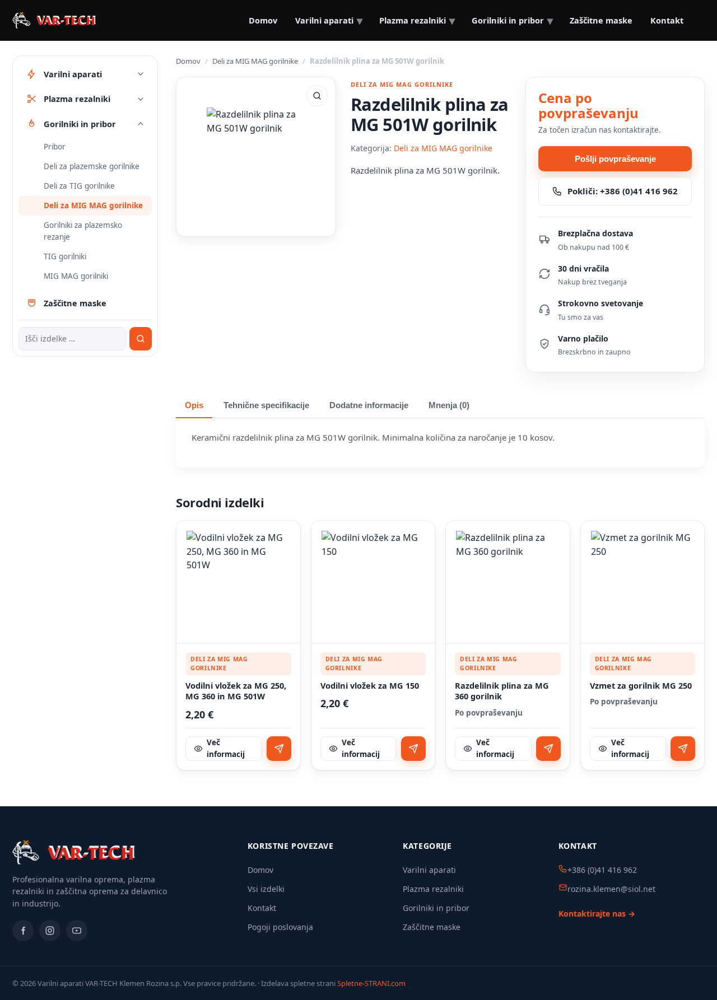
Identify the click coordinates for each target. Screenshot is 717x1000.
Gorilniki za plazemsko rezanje (83, 231)
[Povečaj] (317, 95)
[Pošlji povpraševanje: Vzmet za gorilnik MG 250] (683, 748)
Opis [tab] (194, 405)
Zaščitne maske (431, 927)
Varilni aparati (429, 870)
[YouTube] (76, 930)
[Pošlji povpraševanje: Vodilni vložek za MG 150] (413, 748)
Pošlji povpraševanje (615, 158)
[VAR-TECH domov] (54, 20)
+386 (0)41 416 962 (602, 870)
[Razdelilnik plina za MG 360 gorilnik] (508, 582)
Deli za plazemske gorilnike (91, 166)
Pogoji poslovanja (280, 927)
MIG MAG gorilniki (76, 276)
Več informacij (226, 748)
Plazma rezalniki (433, 889)
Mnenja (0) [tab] (449, 405)
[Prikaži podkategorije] (140, 74)
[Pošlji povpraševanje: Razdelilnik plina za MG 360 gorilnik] (548, 748)
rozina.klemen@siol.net (611, 889)
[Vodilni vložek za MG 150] (373, 582)
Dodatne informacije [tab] (368, 405)
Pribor (55, 147)
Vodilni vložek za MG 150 (369, 685)
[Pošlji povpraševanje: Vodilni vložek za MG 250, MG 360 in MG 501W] (279, 748)
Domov (263, 20)
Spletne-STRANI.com (371, 983)
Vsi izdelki (266, 889)
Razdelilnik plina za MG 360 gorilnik (502, 691)
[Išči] (140, 339)
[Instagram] (49, 930)
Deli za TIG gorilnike (79, 186)
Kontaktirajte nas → (596, 913)
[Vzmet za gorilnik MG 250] (643, 582)
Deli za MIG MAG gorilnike (93, 205)
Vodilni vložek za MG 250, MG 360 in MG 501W (235, 691)
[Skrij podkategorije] (140, 123)
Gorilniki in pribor (436, 908)
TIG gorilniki (65, 256)
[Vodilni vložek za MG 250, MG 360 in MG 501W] (238, 582)
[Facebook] (23, 930)
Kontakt (666, 20)
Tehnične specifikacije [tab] (266, 405)
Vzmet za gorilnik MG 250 (641, 685)
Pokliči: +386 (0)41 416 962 (622, 191)
